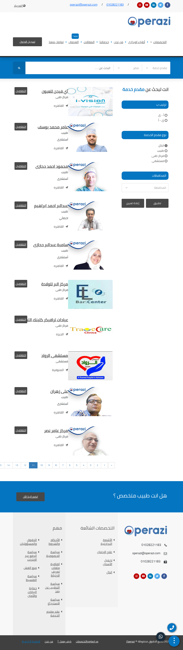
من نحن (118, 42)
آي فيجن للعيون (55, 91)
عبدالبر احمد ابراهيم (51, 205)
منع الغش (30, 568)
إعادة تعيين (132, 203)
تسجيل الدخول (27, 41)
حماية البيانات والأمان (32, 592)
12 (25, 465)
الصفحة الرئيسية (31, 641)
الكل (161, 145)
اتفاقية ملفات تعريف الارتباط (55, 569)
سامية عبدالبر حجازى (50, 244)
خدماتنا (104, 42)
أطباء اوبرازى (136, 42)
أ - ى (161, 115)
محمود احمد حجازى (51, 166)
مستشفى (158, 161)
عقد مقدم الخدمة (53, 613)
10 (41, 465)
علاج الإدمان (104, 552)
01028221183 (115, 4)
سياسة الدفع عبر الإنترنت (31, 556)
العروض (74, 42)
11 (33, 465)
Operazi (130, 641)
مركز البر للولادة (54, 284)
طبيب (160, 150)
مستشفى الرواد (54, 355)
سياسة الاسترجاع (54, 601)
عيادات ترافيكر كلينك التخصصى (41, 319)
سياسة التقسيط (31, 578)
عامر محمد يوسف (53, 127)
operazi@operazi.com (84, 4)
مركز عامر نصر (56, 430)
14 (8, 465)
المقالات (89, 42)
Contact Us (92, 641)
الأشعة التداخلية (106, 542)
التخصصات (160, 42)
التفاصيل (21, 91)
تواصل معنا (56, 42)
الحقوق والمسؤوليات (29, 542)
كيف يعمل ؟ (64, 641)
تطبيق (157, 203)
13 (16, 465)
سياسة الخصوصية (53, 554)
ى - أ (161, 120)
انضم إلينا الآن (30, 496)
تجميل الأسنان (107, 562)
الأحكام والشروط (54, 542)
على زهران (59, 391)
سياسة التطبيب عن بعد (52, 587)
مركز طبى (158, 155)
